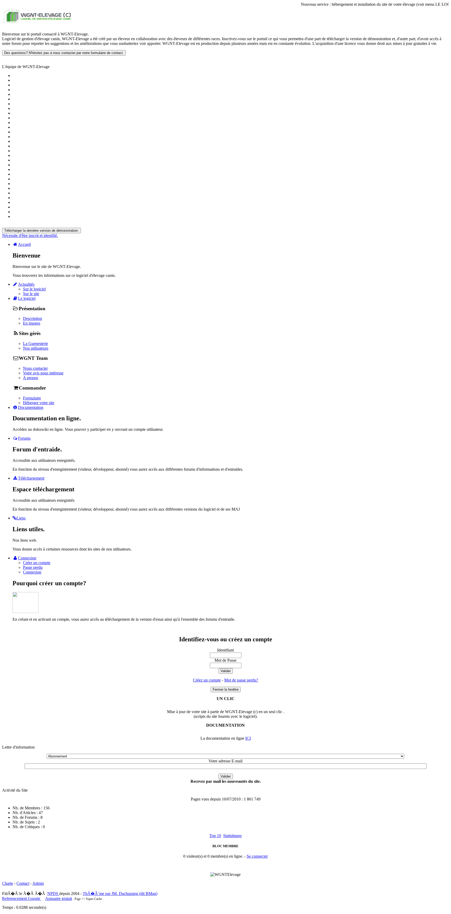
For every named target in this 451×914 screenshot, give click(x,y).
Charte (7, 883)
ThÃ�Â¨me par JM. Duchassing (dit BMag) (120, 893)
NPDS (53, 893)
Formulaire (32, 398)
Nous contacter (35, 368)
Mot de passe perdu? (241, 680)
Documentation (30, 407)
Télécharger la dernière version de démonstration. (41, 230)
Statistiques (232, 835)
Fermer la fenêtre (226, 689)
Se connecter (257, 856)
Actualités (26, 284)
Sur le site (31, 293)
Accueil (24, 244)
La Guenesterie (35, 343)
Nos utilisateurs (35, 348)
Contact (22, 883)
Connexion (27, 558)
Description (32, 318)
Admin (38, 883)
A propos (30, 377)
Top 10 (215, 835)
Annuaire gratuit (58, 898)
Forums (24, 438)
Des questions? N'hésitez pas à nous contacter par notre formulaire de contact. (64, 53)
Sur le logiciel (34, 289)
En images (31, 323)
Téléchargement (31, 478)
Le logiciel (26, 298)
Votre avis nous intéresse (43, 373)
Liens (21, 518)
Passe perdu (33, 567)
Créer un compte (36, 562)
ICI (248, 738)
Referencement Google (21, 898)
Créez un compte (207, 680)
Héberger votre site (38, 403)
